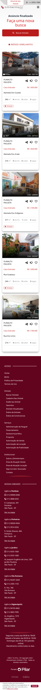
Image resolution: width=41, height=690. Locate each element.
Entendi (34, 686)
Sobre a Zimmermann (15, 458)
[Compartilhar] (26, 80)
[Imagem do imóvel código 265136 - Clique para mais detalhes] (20, 64)
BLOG (6, 377)
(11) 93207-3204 (13, 580)
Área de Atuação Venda (15, 462)
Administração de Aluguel (16, 426)
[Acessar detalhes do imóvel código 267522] (20, 165)
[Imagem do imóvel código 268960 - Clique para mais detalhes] (20, 184)
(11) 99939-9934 (13, 523)
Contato (9, 472)
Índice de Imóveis (13, 412)
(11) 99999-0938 (13, 495)
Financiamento (12, 430)
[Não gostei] (31, 80)
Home (6, 373)
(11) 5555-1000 (12, 551)
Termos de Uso (10, 384)
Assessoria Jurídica (14, 433)
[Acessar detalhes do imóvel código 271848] (20, 347)
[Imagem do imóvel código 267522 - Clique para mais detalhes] (20, 125)
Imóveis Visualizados (14, 409)
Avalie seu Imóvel (13, 402)
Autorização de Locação (16, 444)
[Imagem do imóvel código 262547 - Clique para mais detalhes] (20, 246)
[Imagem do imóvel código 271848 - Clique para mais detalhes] (20, 307)
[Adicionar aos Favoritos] (36, 80)
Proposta (10, 437)
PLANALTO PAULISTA (8, 80)
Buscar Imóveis (22, 33)
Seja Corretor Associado (16, 469)
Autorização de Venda (15, 440)
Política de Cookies (12, 689)
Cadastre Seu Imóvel (14, 398)
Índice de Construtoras (15, 416)
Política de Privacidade (13, 380)
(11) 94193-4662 (13, 608)
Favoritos (10, 405)
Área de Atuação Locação (16, 465)
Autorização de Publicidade (17, 447)
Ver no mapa (9, 512)
